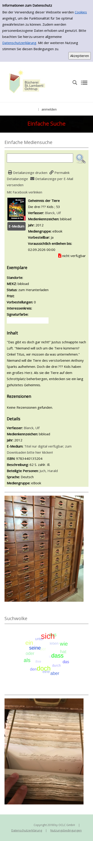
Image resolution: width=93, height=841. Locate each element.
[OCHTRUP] (26, 82)
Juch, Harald (49, 470)
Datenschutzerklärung (19, 42)
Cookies (81, 12)
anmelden (49, 109)
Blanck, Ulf (53, 212)
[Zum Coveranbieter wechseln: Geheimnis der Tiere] (16, 208)
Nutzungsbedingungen (66, 830)
